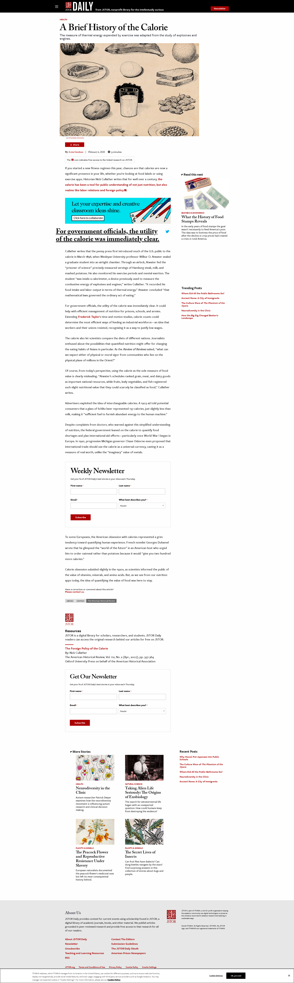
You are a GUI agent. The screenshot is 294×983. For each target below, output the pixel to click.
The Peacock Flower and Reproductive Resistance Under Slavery (92, 859)
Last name (125, 485)
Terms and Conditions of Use (92, 967)
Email (74, 499)
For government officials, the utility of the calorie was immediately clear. (107, 236)
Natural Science (133, 784)
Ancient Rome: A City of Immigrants (200, 298)
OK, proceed (236, 975)
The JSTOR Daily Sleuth (125, 948)
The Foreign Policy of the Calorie (86, 648)
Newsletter (220, 8)
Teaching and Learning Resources (84, 953)
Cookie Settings (149, 967)
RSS (67, 958)
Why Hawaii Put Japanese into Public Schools (199, 758)
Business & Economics (192, 212)
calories (70, 600)
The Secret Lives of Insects (140, 855)
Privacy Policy (115, 967)
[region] (147, 976)
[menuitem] (220, 8)
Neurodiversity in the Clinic (196, 310)
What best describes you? (133, 499)
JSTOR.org (70, 967)
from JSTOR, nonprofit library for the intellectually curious (130, 9)
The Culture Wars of (203, 304)
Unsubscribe (72, 948)
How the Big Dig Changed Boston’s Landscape (199, 317)
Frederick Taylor (88, 317)
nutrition (80, 600)
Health (63, 19)
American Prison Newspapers (128, 953)
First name (77, 485)
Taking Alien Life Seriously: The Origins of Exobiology (143, 793)
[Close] (289, 975)
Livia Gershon (76, 152)
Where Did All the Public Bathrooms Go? (202, 293)
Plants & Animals (85, 848)
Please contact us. (74, 591)
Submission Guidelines (124, 944)
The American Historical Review (101, 600)
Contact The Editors (123, 939)
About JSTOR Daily (76, 939)
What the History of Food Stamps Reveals (202, 219)
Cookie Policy (132, 967)
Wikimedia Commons (76, 138)
